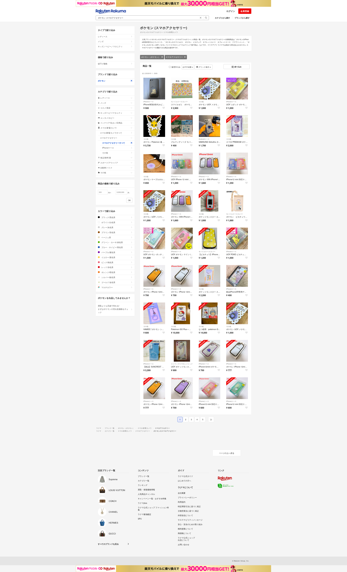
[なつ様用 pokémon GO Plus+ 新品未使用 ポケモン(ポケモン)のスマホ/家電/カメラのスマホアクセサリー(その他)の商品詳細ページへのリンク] (209, 313)
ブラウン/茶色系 (108, 232)
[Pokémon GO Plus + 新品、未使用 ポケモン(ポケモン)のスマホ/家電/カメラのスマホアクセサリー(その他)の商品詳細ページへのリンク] (182, 313)
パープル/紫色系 (108, 252)
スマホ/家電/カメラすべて (111, 132)
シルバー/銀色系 (108, 277)
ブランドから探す (242, 17)
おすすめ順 (187, 67)
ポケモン (101, 80)
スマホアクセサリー (174, 57)
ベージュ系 (106, 237)
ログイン (230, 11)
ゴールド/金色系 (108, 282)
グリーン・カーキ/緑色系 (112, 242)
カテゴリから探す (222, 17)
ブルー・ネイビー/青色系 (112, 247)
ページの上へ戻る (226, 453)
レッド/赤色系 (107, 267)
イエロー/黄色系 (108, 257)
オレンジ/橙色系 (108, 272)
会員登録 (244, 11)
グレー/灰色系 (107, 227)
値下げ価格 (102, 63)
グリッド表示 (204, 67)
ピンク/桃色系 (107, 262)
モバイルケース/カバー (179, 101)
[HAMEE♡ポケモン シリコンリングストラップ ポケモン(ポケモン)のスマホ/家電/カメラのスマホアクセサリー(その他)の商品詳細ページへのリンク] (154, 313)
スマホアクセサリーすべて (113, 142)
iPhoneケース (148, 101)
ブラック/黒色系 (108, 217)
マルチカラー (107, 287)
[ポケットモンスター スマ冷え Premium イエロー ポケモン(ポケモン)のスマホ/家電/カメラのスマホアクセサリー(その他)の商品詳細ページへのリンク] (209, 276)
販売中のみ (176, 67)
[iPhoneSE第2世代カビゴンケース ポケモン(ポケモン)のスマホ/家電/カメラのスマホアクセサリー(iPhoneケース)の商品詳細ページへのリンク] (154, 88)
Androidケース (204, 139)
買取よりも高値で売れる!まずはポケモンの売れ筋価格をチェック (113, 309)
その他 (201, 101)
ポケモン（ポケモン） (150, 57)
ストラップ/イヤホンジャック (182, 364)
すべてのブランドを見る (108, 544)
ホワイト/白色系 (108, 222)
